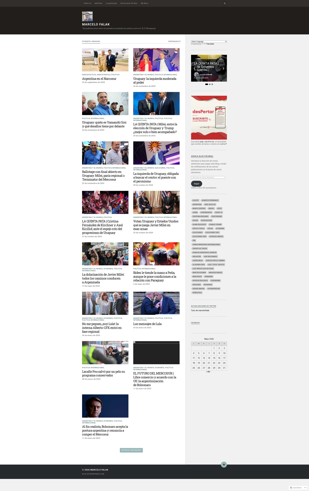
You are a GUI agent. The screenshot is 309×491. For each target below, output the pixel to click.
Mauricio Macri (215, 272)
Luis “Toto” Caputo (216, 264)
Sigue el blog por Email (202, 156)
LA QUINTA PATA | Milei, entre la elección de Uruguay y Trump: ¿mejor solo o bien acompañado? (155, 128)
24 (224, 363)
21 (209, 363)
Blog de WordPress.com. (93, 474)
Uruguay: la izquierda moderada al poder (154, 81)
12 (199, 358)
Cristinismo (217, 216)
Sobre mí (87, 3)
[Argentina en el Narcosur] (105, 59)
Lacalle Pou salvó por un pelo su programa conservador (103, 373)
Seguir (196, 184)
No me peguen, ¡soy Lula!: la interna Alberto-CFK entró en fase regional (102, 328)
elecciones (160, 168)
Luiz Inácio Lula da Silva (203, 268)
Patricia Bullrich (200, 280)
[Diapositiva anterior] (194, 68)
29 (214, 368)
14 (209, 358)
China (195, 212)
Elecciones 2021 (212, 232)
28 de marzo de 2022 (91, 379)
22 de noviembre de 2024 (93, 183)
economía (220, 228)
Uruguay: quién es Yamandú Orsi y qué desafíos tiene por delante (104, 124)
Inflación (197, 256)
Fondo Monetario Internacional (206, 244)
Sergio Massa (198, 288)
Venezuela (197, 292)
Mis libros (144, 3)
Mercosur (197, 276)
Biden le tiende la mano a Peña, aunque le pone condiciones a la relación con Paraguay (154, 276)
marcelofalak (207, 74)
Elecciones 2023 (199, 236)
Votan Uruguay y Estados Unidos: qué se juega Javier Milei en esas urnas (156, 225)
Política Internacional (166, 75)
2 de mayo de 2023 (141, 284)
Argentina (197, 204)
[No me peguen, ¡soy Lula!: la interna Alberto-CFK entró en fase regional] (105, 303)
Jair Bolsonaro (210, 256)
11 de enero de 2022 (142, 389)
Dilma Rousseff (199, 224)
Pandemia (209, 276)
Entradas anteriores (131, 450)
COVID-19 (218, 212)
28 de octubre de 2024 (143, 185)
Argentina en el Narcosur (99, 79)
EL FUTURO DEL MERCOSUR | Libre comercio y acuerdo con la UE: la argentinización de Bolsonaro (154, 379)
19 (199, 363)
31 (224, 368)
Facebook (195, 323)
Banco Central (199, 208)
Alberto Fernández (210, 200)
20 (204, 363)
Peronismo (215, 280)
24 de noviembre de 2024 (144, 86)
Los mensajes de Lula (147, 324)
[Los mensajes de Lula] (156, 303)
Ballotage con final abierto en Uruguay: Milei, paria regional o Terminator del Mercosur (103, 175)
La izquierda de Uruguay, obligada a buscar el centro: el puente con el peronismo (156, 177)
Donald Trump (215, 224)
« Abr (208, 372)
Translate (210, 44)
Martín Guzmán (199, 272)
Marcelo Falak (96, 24)
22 (214, 363)
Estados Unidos (216, 236)
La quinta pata (111, 3)
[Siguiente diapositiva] (223, 68)
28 (209, 368)
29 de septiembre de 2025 (93, 82)
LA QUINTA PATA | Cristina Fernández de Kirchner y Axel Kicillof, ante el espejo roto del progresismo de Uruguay (102, 227)
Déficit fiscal (198, 228)
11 (194, 358)
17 (224, 358)
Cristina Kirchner (200, 216)
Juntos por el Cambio (215, 260)
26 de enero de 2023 (91, 335)
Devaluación (206, 220)
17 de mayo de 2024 (91, 286)
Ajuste (196, 200)
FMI (194, 240)
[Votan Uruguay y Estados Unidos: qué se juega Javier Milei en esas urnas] (156, 202)
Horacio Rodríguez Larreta (204, 252)
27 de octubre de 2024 (92, 236)
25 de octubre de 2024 (143, 233)
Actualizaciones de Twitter (203, 306)
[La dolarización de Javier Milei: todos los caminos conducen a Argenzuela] (105, 253)
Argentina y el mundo (143, 75)
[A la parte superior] (224, 465)
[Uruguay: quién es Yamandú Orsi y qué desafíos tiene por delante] (105, 103)
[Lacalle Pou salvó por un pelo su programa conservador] (105, 352)
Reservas (208, 284)
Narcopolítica (89, 75)
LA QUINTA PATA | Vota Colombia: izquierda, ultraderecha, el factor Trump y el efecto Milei (209, 66)
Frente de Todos (200, 248)
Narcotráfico (103, 75)
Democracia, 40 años (129, 3)
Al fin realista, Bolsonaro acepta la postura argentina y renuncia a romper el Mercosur (105, 430)
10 (224, 353)
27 (204, 368)
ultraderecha (214, 288)
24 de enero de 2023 (142, 328)
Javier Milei (198, 260)
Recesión (197, 284)
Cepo (219, 208)
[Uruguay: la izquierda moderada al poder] (156, 59)
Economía (108, 269)
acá (201, 142)
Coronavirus (206, 212)
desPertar (98, 3)
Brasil (211, 208)
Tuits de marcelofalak (200, 310)
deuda (195, 220)
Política (115, 75)
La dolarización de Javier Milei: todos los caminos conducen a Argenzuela (103, 278)
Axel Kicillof (210, 204)
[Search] (225, 3)
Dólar (210, 228)
